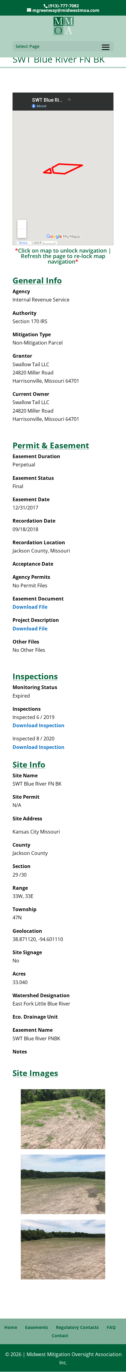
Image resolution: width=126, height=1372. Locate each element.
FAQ (111, 1327)
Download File (30, 607)
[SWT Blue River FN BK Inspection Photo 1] (63, 1147)
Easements (36, 1327)
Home (10, 1327)
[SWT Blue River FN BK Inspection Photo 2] (63, 1212)
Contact (60, 1335)
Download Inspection (39, 725)
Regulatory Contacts (77, 1327)
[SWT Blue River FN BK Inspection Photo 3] (63, 1277)
